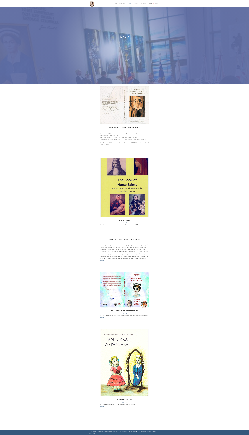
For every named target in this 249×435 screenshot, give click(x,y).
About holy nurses (124, 220)
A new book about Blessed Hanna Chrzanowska (124, 127)
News (129, 3)
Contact (150, 3)
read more (102, 146)
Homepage (114, 3)
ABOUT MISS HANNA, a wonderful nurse (124, 311)
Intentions (143, 3)
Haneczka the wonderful (124, 400)
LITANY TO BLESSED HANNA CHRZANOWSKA (124, 239)
